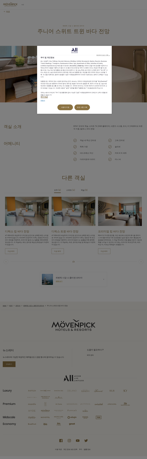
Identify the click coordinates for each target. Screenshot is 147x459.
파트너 (43, 100)
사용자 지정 (65, 107)
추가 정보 (44, 97)
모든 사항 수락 (82, 107)
